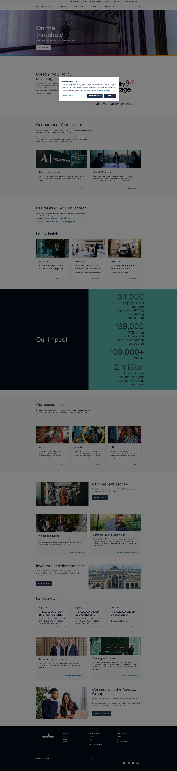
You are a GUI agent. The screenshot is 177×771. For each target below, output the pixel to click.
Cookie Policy (99, 90)
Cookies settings (68, 95)
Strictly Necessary (95, 95)
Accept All (110, 95)
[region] (89, 89)
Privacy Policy (106, 90)
